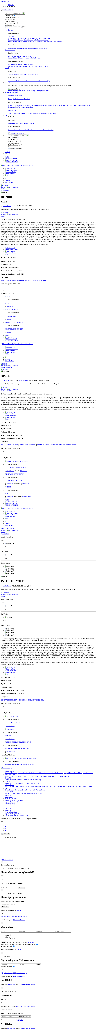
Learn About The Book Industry (83, 786)
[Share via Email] (10, 173)
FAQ (21, 793)
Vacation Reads (42, 48)
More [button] (6, 115)
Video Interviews (10, 21)
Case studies (23, 113)
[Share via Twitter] (10, 172)
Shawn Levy (7, 206)
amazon (3, 189)
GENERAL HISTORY (70, 445)
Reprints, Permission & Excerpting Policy (11, 802)
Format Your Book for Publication (53, 105)
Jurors (36, 74)
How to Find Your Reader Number (25, 1006)
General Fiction (13, 56)
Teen (25, 56)
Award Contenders (28, 81)
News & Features (10, 19)
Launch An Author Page (47, 130)
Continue (21, 888)
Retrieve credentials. (19, 920)
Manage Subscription (37, 90)
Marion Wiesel (23, 380)
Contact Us (8, 808)
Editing (15, 99)
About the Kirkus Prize (27, 74)
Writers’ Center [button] (9, 785)
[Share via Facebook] (11, 170)
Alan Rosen (23, 471)
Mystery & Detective (38, 38)
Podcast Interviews (10, 23)
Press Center (26, 793)
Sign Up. (20, 1020)
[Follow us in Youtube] (5, 830)
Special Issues (20, 90)
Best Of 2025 (34, 48)
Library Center (12, 110)
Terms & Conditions (11, 798)
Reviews (7, 180)
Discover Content (13, 130)
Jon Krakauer (7, 586)
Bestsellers (11, 48)
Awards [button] (7, 68)
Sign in (3, 942)
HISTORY (32, 445)
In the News (21, 66)
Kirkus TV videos (57, 776)
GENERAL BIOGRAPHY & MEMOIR (49, 445)
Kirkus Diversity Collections (13, 790)
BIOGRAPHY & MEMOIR (9, 280)
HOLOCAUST (23, 445)
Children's (59, 41)
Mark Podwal (26, 484)
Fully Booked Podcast (41, 66)
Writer (7, 937)
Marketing (26, 99)
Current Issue (12, 90)
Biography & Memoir (37, 40)
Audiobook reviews (11, 17)
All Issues (28, 90)
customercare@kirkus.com (28, 984)
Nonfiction (27, 40)
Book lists (18, 48)
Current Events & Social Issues (17, 41)
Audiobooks (12, 38)
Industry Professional (11, 939)
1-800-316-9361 (11, 984)
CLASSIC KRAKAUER (12, 722)
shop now (4, 187)
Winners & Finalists (14, 74)
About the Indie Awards (15, 81)
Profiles (10, 64)
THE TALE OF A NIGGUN (13, 480)
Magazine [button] (7, 82)
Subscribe (46, 90)
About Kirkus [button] (9, 791)
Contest (17, 793)
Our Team (12, 793)
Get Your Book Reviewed (35, 105)
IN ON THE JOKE (10, 316)
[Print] (7, 175)
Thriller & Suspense (26, 38)
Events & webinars (50, 113)
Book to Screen (13, 66)
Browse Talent (23, 130)
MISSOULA (8, 735)
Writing (10, 99)
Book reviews (9, 15)
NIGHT (7, 493)
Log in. (19, 910)
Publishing (20, 99)
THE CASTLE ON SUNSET (14, 329)
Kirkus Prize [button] (8, 778)
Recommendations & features (36, 113)
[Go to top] (5, 834)
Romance (47, 38)
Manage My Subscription (26, 783)
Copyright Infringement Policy (14, 800)
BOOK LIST (10, 165)
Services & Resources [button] (11, 92)
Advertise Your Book (45, 786)
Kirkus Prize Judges (36, 780)
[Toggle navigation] (1, 10)
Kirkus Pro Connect (28, 790)
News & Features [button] (10, 50)
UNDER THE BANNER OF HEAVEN (17, 748)
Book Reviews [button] (9, 30)
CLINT (7, 303)
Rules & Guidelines (40, 81)
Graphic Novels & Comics (35, 41)
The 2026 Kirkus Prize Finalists (23, 165)
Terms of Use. (31, 942)
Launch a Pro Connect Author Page (62, 786)
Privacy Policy (9, 797)
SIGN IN (11, 5)
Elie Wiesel (6, 380)
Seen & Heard (29, 64)
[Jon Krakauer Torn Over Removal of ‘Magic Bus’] (20, 758)
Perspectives (16, 64)
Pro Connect (8, 25)
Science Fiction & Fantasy (16, 40)
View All (11, 36)
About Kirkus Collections (27, 123)
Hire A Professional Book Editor (18, 105)
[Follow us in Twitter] (5, 827)
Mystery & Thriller (29, 58)
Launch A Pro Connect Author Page (22, 107)
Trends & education (14, 113)
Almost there (5, 906)
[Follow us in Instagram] (5, 828)
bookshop (9, 367)
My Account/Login (39, 790)
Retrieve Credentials (24, 1016)
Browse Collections (14, 123)
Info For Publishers (36, 793)
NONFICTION (9, 182)
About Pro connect (34, 130)
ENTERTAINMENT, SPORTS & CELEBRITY (33, 280)
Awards (22, 64)
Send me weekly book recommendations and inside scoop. (18, 944)
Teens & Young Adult (49, 41)
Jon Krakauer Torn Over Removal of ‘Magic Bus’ (19, 764)
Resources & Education (15, 95)
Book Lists (14, 776)
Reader (7, 935)
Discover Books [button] (9, 771)
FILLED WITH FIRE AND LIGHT (16, 467)
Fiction (18, 38)
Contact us (8, 795)
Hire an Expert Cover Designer (73, 105)
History (45, 40)
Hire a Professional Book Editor (14, 786)
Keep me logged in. (7, 946)
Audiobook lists (25, 48)
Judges (48, 81)
